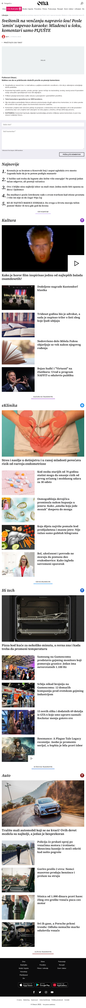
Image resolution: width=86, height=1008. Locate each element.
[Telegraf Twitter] (40, 992)
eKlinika (9, 405)
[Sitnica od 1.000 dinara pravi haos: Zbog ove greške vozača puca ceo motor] (18, 907)
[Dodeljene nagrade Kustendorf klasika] (18, 297)
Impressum (34, 1000)
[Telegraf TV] (52, 992)
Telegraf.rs (8, 3)
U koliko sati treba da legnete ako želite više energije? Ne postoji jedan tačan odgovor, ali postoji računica (42, 180)
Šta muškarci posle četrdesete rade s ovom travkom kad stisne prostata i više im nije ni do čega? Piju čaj (43, 196)
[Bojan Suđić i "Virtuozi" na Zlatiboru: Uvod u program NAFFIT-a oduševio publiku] (18, 379)
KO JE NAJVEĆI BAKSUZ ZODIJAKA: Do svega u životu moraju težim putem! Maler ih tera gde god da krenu (40, 204)
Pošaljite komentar (72, 154)
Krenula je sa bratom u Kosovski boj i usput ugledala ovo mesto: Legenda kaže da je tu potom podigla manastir (39, 172)
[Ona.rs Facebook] (34, 992)
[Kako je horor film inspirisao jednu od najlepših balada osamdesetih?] (43, 248)
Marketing (26, 1000)
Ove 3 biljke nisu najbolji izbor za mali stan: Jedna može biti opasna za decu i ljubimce (42, 188)
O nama (19, 1000)
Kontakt (66, 1000)
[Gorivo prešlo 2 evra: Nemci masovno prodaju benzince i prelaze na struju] (18, 880)
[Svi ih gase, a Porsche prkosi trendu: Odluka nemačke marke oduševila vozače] (18, 934)
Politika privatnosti (57, 1000)
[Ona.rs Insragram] (46, 992)
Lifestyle (5, 15)
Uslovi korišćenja (45, 1000)
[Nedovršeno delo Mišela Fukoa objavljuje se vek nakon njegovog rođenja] (18, 352)
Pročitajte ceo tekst (12, 42)
